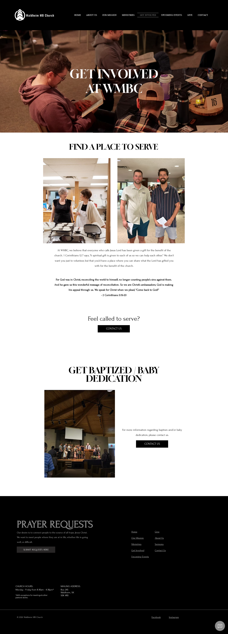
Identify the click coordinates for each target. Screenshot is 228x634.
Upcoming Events (140, 556)
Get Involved (137, 550)
